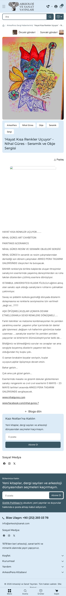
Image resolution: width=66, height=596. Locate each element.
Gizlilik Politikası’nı (12, 502)
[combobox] (28, 17)
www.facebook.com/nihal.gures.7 (20, 403)
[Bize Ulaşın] (50, 6)
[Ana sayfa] (3, 25)
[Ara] (50, 17)
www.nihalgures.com (13, 397)
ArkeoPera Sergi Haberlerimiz (20, 25)
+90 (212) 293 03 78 (36, 517)
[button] (4, 6)
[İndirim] (59, 17)
